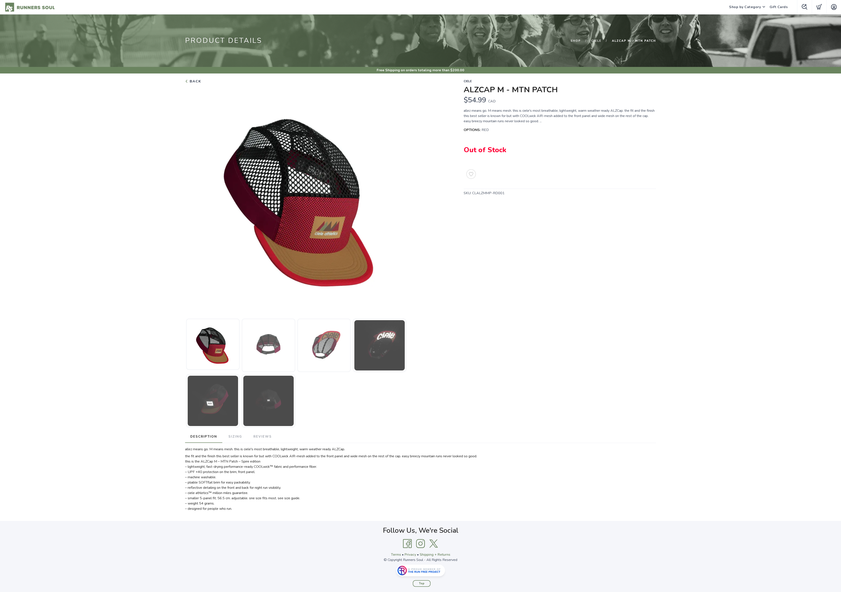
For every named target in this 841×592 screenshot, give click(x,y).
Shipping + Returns (435, 554)
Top (421, 583)
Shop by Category (745, 7)
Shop (576, 41)
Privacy (410, 554)
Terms (396, 554)
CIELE (596, 41)
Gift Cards (779, 7)
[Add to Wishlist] (471, 174)
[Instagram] (420, 543)
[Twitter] (433, 543)
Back (194, 81)
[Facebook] (407, 543)
